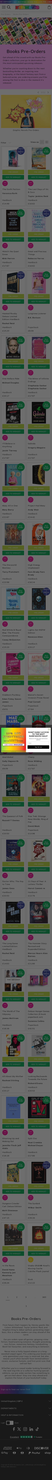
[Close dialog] (49, 729)
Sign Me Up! (38, 747)
